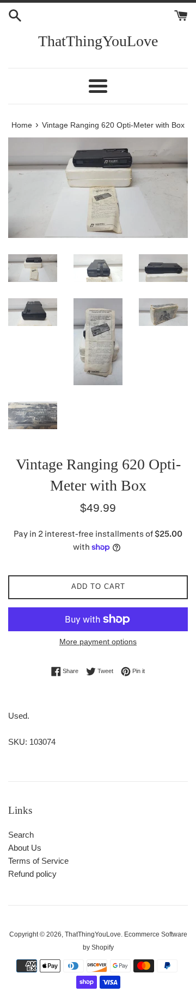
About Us (24, 847)
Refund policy (32, 873)
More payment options (98, 641)
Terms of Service (38, 860)
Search (21, 834)
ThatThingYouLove (98, 41)
